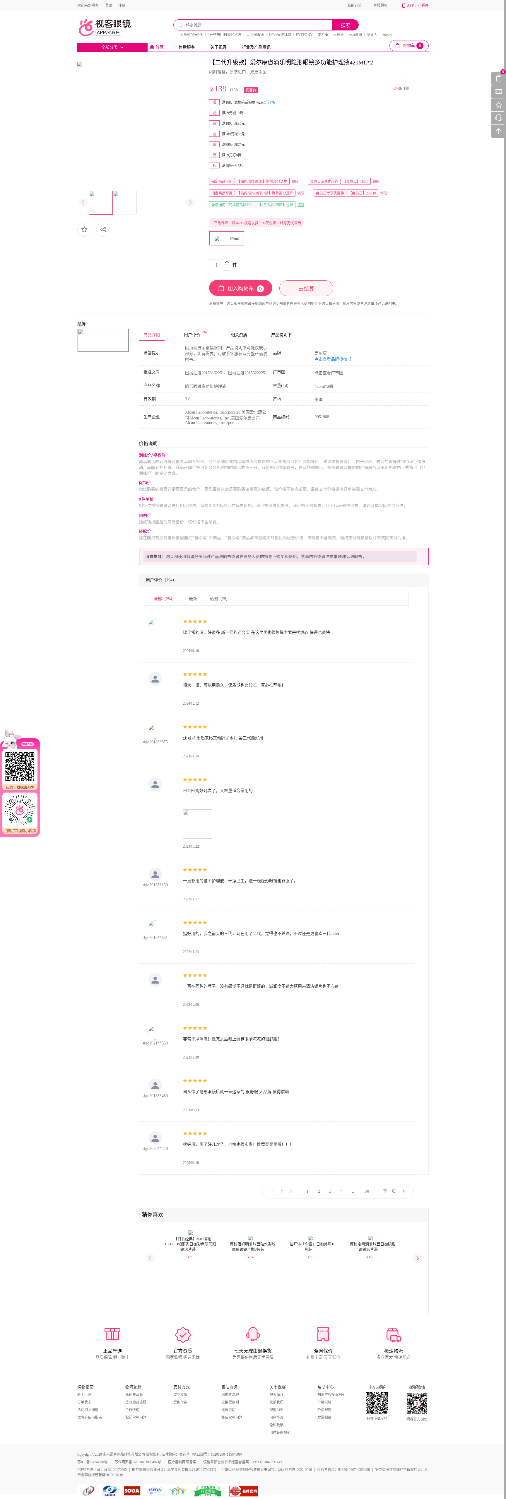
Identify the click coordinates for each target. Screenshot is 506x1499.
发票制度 (324, 1418)
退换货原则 (230, 1402)
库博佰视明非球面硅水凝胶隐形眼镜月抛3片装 (253, 1247)
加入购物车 (245, 289)
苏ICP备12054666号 (92, 1462)
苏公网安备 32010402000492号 (137, 1462)
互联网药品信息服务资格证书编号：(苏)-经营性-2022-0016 (267, 1470)
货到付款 (180, 1402)
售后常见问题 (231, 1418)
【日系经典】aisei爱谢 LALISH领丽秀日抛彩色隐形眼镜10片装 (190, 1244)
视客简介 (276, 1395)
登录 (108, 6)
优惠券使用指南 (89, 1418)
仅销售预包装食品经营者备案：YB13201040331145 (242, 1462)
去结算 (306, 289)
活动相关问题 (87, 1410)
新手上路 (84, 1395)
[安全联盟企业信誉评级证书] (208, 1491)
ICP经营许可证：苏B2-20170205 (102, 1470)
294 (396, 88)
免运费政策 (134, 1395)
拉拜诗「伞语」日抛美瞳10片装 (313, 1247)
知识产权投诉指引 (331, 1395)
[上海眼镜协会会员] (132, 1491)
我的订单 (355, 6)
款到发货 (180, 1395)
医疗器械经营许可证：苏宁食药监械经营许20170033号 (174, 1470)
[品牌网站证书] (243, 1491)
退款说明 (228, 1410)
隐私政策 (276, 1425)
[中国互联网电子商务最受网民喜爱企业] (178, 1491)
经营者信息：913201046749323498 (343, 1470)
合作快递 (132, 1410)
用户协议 (276, 1418)
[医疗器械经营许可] (155, 1491)
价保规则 (324, 1410)
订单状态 (84, 1402)
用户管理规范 (279, 1433)
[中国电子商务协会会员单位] (89, 1491)
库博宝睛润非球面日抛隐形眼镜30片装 (373, 1247)
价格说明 (324, 1402)
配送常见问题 (135, 1418)
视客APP (276, 1410)
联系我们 (276, 1402)
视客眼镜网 (111, 27)
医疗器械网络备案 (182, 1462)
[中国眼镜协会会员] (111, 1491)
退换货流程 (230, 1395)
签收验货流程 (135, 1402)
